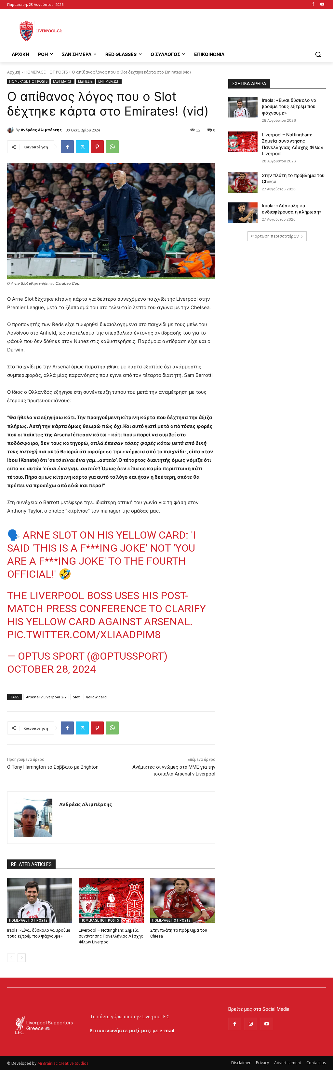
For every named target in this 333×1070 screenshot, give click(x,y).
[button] (318, 54)
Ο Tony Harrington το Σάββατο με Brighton (53, 767)
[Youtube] (322, 4)
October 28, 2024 (51, 669)
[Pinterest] (97, 146)
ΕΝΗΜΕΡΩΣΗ (109, 81)
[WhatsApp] (112, 146)
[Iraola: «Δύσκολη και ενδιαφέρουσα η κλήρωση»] (243, 212)
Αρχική (13, 72)
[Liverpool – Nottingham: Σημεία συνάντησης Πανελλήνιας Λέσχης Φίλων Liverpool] (111, 900)
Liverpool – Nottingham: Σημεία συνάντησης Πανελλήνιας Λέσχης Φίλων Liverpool (111, 936)
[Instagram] (250, 1024)
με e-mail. (164, 1030)
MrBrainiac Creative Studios (62, 1063)
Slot (76, 696)
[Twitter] (82, 146)
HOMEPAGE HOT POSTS (46, 72)
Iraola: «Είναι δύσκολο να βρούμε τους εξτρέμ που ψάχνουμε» (289, 106)
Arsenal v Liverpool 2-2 (46, 696)
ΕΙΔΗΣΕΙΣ (85, 81)
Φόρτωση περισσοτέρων (275, 236)
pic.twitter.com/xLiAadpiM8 (84, 634)
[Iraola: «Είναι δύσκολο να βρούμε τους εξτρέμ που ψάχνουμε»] (39, 900)
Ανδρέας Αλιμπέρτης (41, 129)
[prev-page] (11, 957)
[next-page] (22, 957)
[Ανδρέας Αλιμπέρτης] (11, 130)
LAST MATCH (63, 81)
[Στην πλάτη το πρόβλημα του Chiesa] (182, 900)
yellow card (96, 696)
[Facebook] (313, 4)
